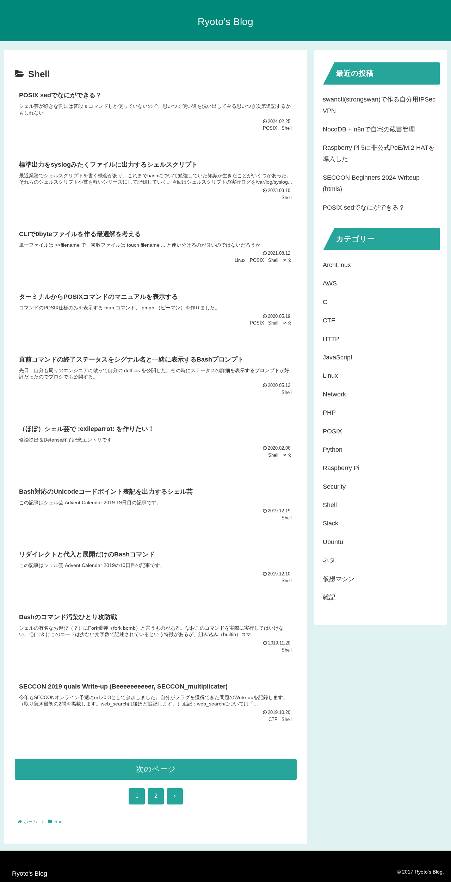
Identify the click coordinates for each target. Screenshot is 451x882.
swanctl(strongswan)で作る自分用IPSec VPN (379, 105)
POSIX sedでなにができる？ (364, 207)
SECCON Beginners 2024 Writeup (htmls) (371, 183)
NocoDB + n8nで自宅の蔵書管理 (369, 129)
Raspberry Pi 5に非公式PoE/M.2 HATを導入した (379, 153)
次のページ (156, 769)
